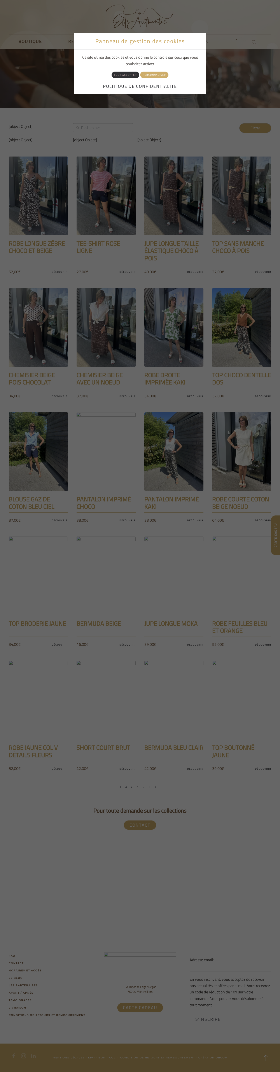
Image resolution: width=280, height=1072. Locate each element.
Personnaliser (154, 75)
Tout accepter (125, 75)
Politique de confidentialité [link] (140, 86)
